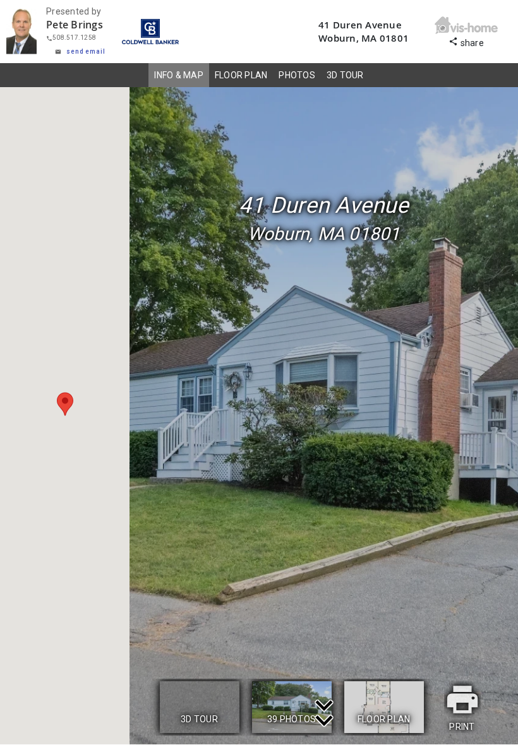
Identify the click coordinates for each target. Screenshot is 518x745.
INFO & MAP (178, 75)
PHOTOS (297, 75)
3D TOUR (345, 75)
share (466, 41)
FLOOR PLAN (241, 75)
